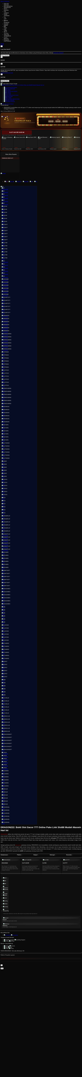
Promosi (12, 101)
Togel (9, 93)
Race (9, 92)
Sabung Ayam (16, 99)
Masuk (2, 43)
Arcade (11, 96)
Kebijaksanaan (4, 854)
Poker (9, 97)
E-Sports (12, 100)
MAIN (6, 189)
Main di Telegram (5, 1)
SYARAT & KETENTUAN (7, 72)
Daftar (2, 44)
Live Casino (14, 91)
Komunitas (69, 854)
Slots (9, 90)
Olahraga (12, 88)
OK (2, 968)
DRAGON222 (4, 834)
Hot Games (14, 87)
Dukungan (52, 854)
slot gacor (18, 845)
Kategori (35, 854)
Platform (19, 854)
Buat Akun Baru (5, 81)
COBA (3, 189)
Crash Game (15, 95)
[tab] (6, 181)
